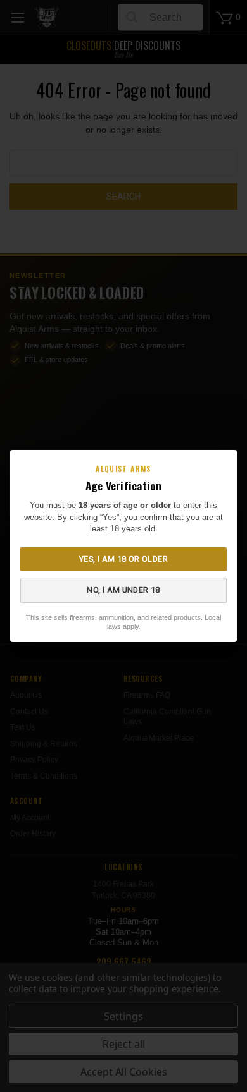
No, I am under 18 (123, 590)
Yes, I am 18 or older (123, 559)
